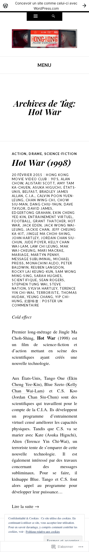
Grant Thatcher (49, 221)
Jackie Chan (37, 229)
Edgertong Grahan (31, 213)
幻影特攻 (31, 301)
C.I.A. (30, 196)
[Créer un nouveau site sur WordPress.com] (44, 5)
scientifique (24, 280)
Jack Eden (32, 225)
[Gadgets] (35, 16)
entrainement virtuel (50, 217)
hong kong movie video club (40, 177)
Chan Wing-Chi (40, 200)
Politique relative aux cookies (43, 531)
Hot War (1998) (41, 162)
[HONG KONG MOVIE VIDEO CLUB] (44, 38)
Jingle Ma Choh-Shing (48, 234)
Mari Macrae (51, 250)
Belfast (29, 192)
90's (55, 179)
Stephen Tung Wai (30, 284)
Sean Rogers (51, 280)
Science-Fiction (60, 154)
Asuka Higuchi (47, 187)
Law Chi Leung (44, 246)
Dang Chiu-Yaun (46, 204)
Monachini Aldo (42, 263)
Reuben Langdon (47, 267)
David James (40, 208)
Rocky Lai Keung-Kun (32, 272)
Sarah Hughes (48, 276)
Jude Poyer (35, 242)
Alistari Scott (40, 183)
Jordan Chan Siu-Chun (35, 397)
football (21, 221)
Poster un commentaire (37, 303)
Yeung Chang (40, 297)
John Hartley (25, 238)
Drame (35, 154)
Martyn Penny (45, 255)
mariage (20, 255)
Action (19, 154)
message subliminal (31, 259)
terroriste (47, 293)
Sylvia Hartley (42, 288)
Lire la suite (25, 506)
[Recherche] (53, 16)
